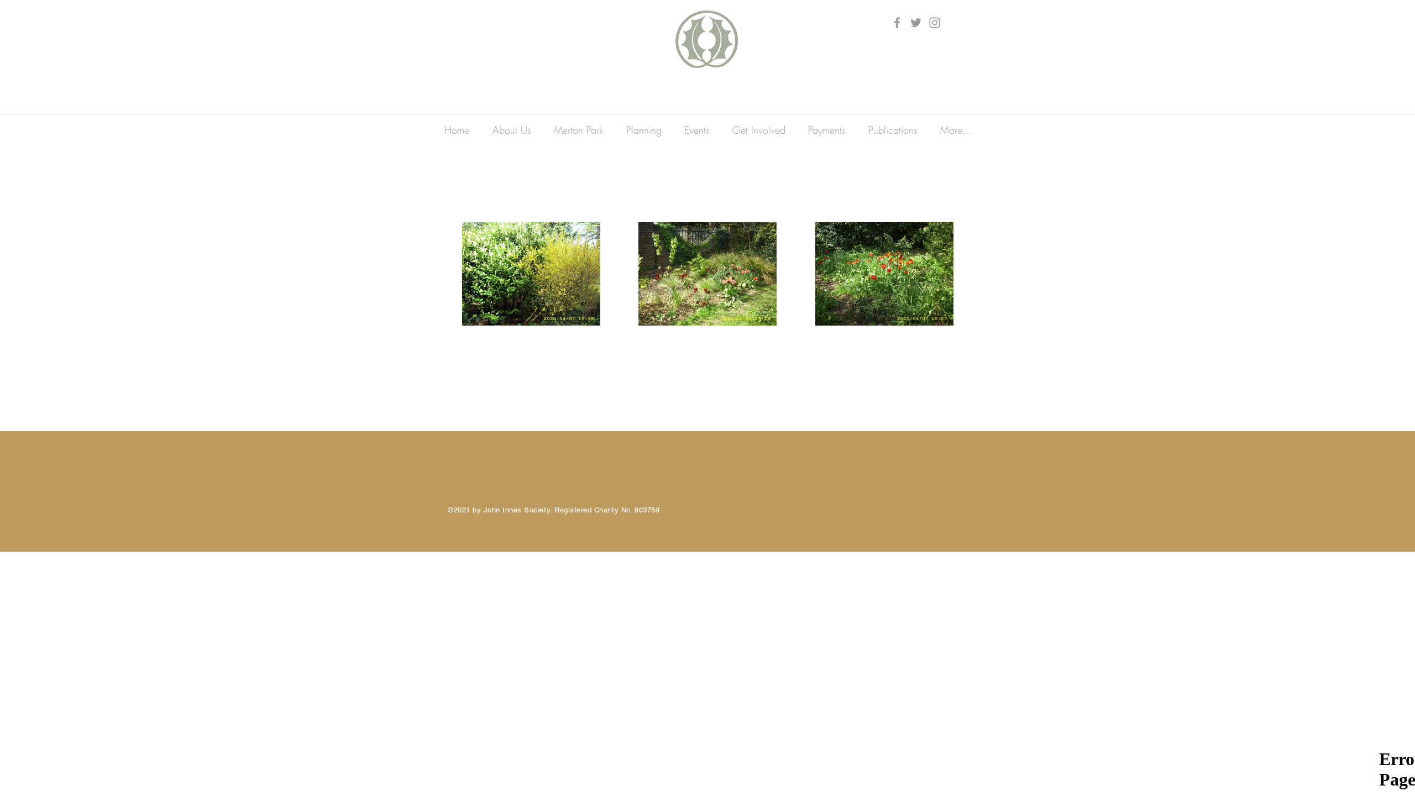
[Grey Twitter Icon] (916, 22)
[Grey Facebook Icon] (897, 22)
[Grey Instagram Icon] (934, 22)
